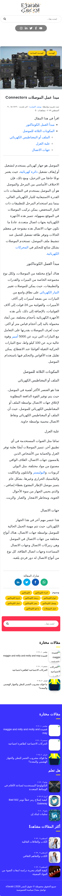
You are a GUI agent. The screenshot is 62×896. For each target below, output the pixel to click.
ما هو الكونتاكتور (32, 608)
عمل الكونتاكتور (13, 603)
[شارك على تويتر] (26, 582)
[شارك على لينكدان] (18, 582)
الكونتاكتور (26, 593)
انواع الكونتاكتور (50, 598)
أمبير (15, 336)
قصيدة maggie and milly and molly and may (25, 655)
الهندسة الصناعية (37, 53)
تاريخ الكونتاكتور (13, 598)
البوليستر (39, 472)
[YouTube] (40, 28)
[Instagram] (21, 28)
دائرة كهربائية (29, 172)
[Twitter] (31, 28)
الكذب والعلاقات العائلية (34, 841)
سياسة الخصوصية (24, 890)
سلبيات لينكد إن (39, 814)
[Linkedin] (26, 28)
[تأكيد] (5, 19)
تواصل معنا (40, 890)
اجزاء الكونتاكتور (41, 593)
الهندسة (52, 53)
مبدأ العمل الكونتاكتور (40, 124)
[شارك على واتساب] (44, 582)
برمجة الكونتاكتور (31, 598)
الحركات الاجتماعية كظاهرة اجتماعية (29, 670)
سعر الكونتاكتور (31, 603)
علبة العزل (43, 143)
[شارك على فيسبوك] (35, 582)
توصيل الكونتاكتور (49, 603)
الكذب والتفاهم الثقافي (35, 856)
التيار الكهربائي (49, 292)
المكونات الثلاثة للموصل (39, 131)
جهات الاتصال (41, 150)
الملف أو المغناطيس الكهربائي (30, 137)
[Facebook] (35, 28)
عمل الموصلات (50, 608)
